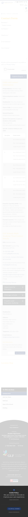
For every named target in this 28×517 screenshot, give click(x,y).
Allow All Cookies (14, 508)
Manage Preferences (14, 512)
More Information (14, 499)
